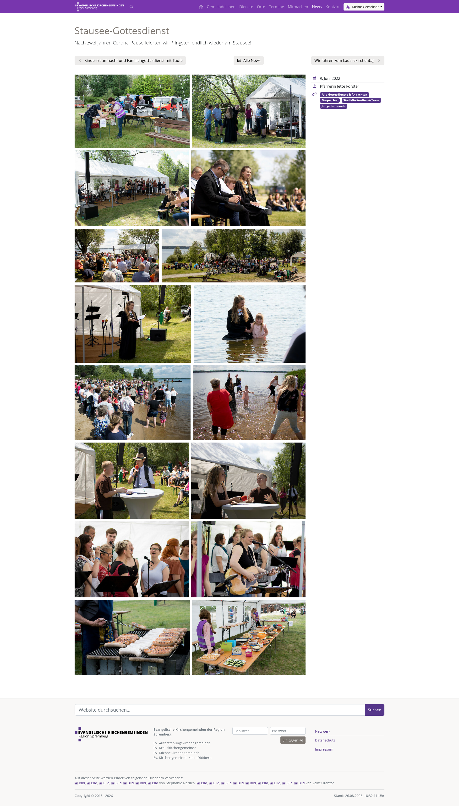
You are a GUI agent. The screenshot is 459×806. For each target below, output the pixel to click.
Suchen (374, 710)
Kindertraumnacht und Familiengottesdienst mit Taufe (133, 60)
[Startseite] (99, 6)
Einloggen (291, 740)
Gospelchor (330, 100)
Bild (81, 783)
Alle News (252, 60)
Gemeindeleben (221, 6)
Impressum (324, 749)
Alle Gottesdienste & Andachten (344, 94)
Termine (276, 6)
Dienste (246, 6)
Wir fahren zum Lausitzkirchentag (344, 60)
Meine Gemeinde (365, 7)
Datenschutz (325, 740)
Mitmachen (298, 6)
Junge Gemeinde (333, 106)
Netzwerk (322, 731)
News (317, 6)
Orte (261, 6)
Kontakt (333, 6)
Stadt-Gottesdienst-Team (361, 100)
